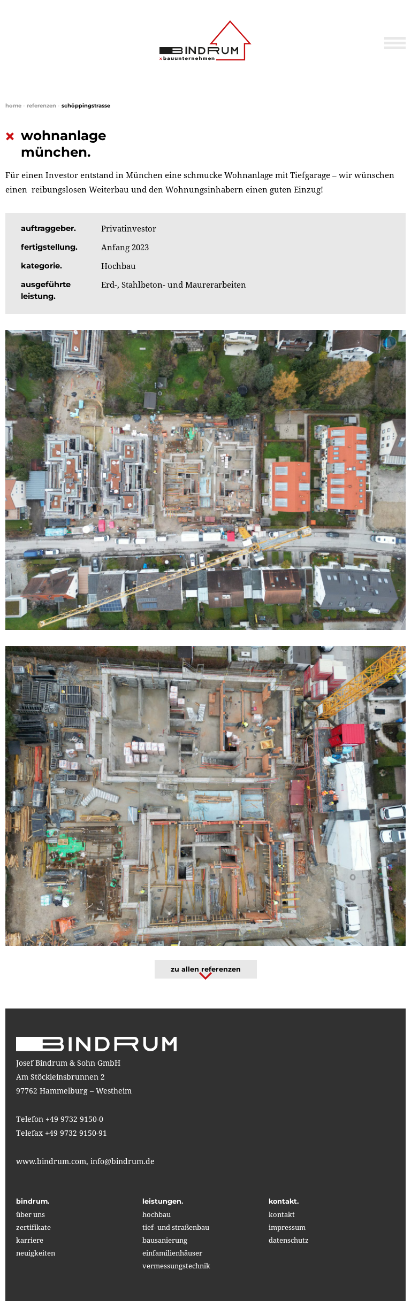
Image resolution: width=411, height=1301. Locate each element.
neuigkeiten (35, 1253)
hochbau (156, 1214)
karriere (29, 1240)
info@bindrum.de (122, 1161)
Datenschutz (289, 1240)
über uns (30, 1214)
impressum (287, 1227)
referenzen (41, 105)
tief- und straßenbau (175, 1227)
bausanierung (164, 1240)
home (13, 105)
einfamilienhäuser (172, 1253)
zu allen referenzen (206, 969)
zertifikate (33, 1227)
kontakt (282, 1214)
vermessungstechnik (176, 1266)
